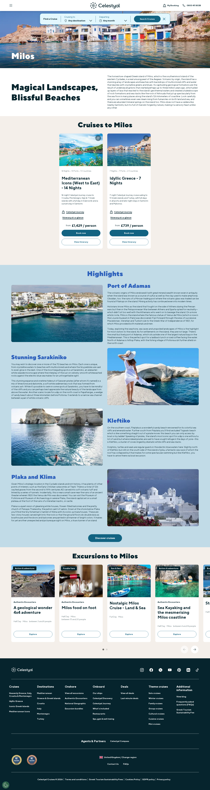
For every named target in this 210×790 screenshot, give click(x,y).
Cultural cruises (156, 714)
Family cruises (155, 703)
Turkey (40, 719)
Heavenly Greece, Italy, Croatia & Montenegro (20, 694)
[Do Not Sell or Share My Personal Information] (5, 785)
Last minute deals (129, 698)
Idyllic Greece (16, 701)
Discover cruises (105, 538)
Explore (33, 634)
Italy (39, 708)
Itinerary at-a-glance (72, 217)
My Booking (173, 5)
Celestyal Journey (102, 703)
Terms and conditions (76, 779)
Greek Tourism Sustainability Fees (106, 779)
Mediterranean (44, 693)
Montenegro (43, 714)
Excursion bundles (74, 708)
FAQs (126, 764)
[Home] (105, 5)
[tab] (103, 649)
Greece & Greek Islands (48, 698)
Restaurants (99, 714)
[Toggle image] (98, 138)
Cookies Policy (132, 779)
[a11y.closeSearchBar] (164, 19)
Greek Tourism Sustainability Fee (185, 711)
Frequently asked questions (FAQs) (185, 703)
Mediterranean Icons (19, 711)
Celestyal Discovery (102, 698)
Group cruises (156, 708)
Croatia (41, 703)
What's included (101, 708)
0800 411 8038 (194, 5)
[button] (73, 212)
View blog (181, 696)
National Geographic (75, 703)
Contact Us (113, 764)
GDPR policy (148, 779)
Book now (81, 233)
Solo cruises (154, 693)
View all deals (127, 693)
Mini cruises (154, 724)
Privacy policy (163, 779)
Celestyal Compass (119, 741)
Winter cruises (156, 698)
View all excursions (74, 693)
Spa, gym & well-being (103, 719)
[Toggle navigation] (11, 5)
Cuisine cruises (156, 719)
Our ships (97, 693)
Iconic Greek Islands (19, 706)
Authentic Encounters (76, 698)
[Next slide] (194, 649)
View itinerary (81, 242)
